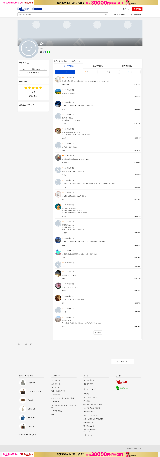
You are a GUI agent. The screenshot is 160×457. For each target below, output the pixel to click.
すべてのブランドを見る (27, 434)
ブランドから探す (135, 14)
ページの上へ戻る (123, 362)
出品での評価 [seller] (98, 66)
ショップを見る (33, 72)
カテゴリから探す (119, 14)
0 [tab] (109, 72)
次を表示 (98, 332)
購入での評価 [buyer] (127, 66)
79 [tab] (87, 72)
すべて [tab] (65, 72)
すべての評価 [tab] (69, 66)
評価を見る (33, 96)
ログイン (125, 9)
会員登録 (137, 9)
